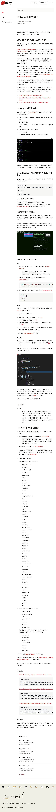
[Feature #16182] (47, 290)
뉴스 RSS (24, 803)
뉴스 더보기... (22, 774)
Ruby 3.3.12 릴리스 (25, 740)
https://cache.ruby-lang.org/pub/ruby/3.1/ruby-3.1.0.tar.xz (36, 689)
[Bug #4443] (45, 436)
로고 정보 (18, 803)
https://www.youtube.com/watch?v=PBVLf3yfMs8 (33, 102)
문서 (49, 343)
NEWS (27, 654)
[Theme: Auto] (49, 3)
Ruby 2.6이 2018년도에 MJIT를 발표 (26, 49)
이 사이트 (4, 807)
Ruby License (31, 803)
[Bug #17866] (33, 454)
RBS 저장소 (20, 310)
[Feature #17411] (23, 279)
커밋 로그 (32, 654)
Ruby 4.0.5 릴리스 (24, 766)
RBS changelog (28, 333)
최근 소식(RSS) (7, 22)
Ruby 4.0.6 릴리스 (24, 749)
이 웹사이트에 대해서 (9, 803)
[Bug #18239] (39, 446)
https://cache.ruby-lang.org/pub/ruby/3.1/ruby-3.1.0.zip (35, 703)
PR (41, 317)
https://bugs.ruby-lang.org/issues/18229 (30, 95)
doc (22, 324)
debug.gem (33, 112)
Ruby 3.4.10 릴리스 (25, 757)
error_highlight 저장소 (23, 206)
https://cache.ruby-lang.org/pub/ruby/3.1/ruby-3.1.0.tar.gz (36, 674)
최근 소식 (22, 736)
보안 (3, 803)
